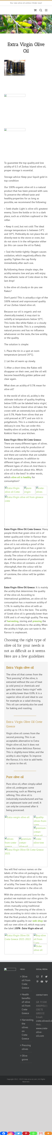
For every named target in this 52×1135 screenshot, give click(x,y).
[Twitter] (46, 976)
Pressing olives (26, 1047)
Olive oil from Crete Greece (26, 982)
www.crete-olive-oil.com (42, 1032)
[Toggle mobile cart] (35, 10)
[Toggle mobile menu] (46, 10)
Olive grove (25, 1057)
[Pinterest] (37, 981)
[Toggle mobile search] (40, 10)
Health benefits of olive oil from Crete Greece (26, 1004)
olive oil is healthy (21, 477)
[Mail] (37, 976)
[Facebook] (42, 976)
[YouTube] (42, 981)
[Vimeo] (46, 981)
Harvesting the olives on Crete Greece (26, 1029)
